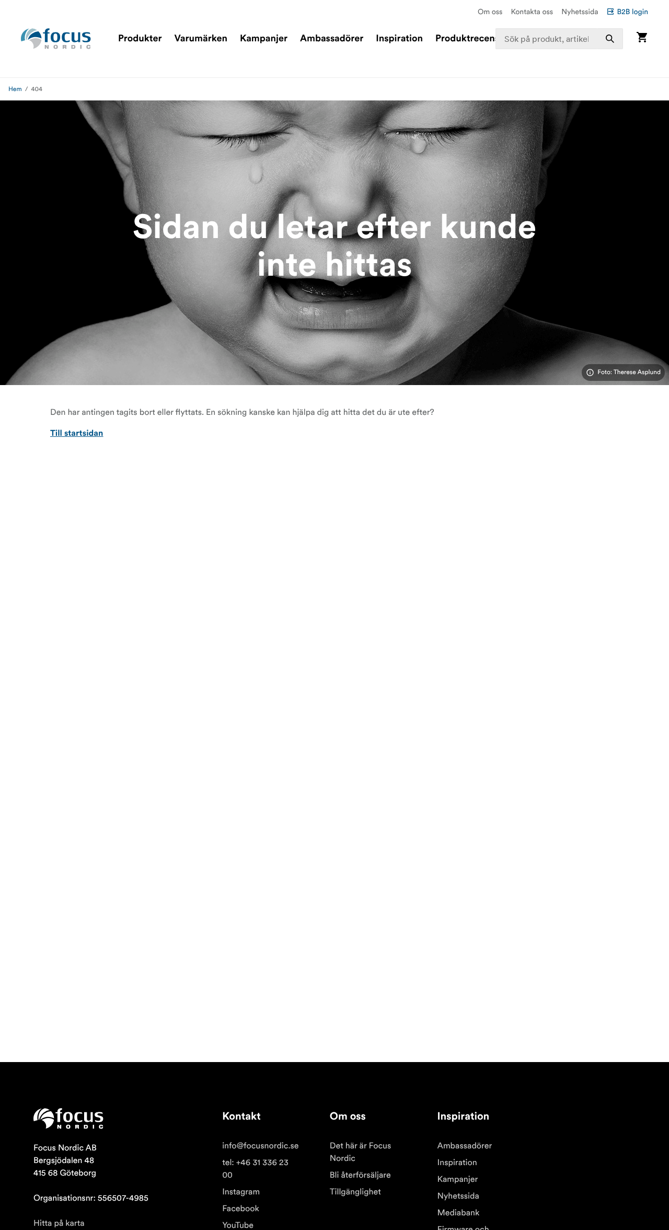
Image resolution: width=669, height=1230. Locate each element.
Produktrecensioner (478, 38)
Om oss (490, 11)
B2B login (632, 11)
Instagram (241, 1192)
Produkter (140, 38)
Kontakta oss (532, 11)
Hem (15, 89)
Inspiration (399, 38)
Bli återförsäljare (360, 1175)
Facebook (240, 1208)
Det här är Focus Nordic (360, 1152)
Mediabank (458, 1213)
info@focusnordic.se (260, 1146)
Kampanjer (263, 38)
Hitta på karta (59, 1223)
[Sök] (610, 38)
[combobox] (559, 38)
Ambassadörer (331, 38)
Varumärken (200, 38)
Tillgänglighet (355, 1192)
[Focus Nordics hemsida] (56, 38)
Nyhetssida (579, 11)
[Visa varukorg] (642, 38)
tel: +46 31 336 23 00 (255, 1168)
